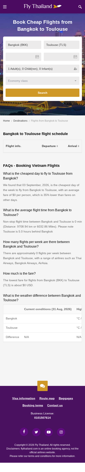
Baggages (66, 398)
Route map (47, 398)
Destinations (20, 120)
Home (6, 120)
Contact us (55, 405)
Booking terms (32, 405)
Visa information (23, 398)
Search (42, 92)
